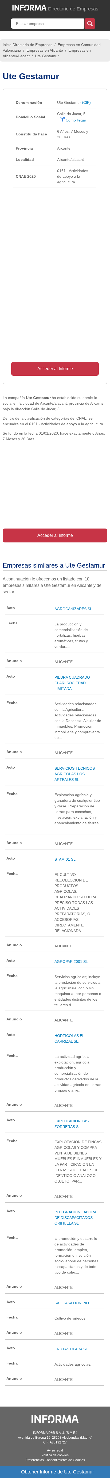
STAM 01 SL (65, 859)
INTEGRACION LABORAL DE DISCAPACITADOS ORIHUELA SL (76, 1217)
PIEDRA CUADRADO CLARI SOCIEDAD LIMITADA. (72, 683)
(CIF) (86, 102)
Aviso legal (55, 1450)
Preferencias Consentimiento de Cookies (55, 1460)
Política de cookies (55, 1455)
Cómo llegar (75, 120)
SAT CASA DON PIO (71, 1303)
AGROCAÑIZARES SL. (73, 609)
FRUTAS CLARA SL (71, 1349)
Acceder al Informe (55, 368)
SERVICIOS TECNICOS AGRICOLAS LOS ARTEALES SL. (74, 774)
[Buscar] (90, 23)
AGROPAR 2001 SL (71, 961)
